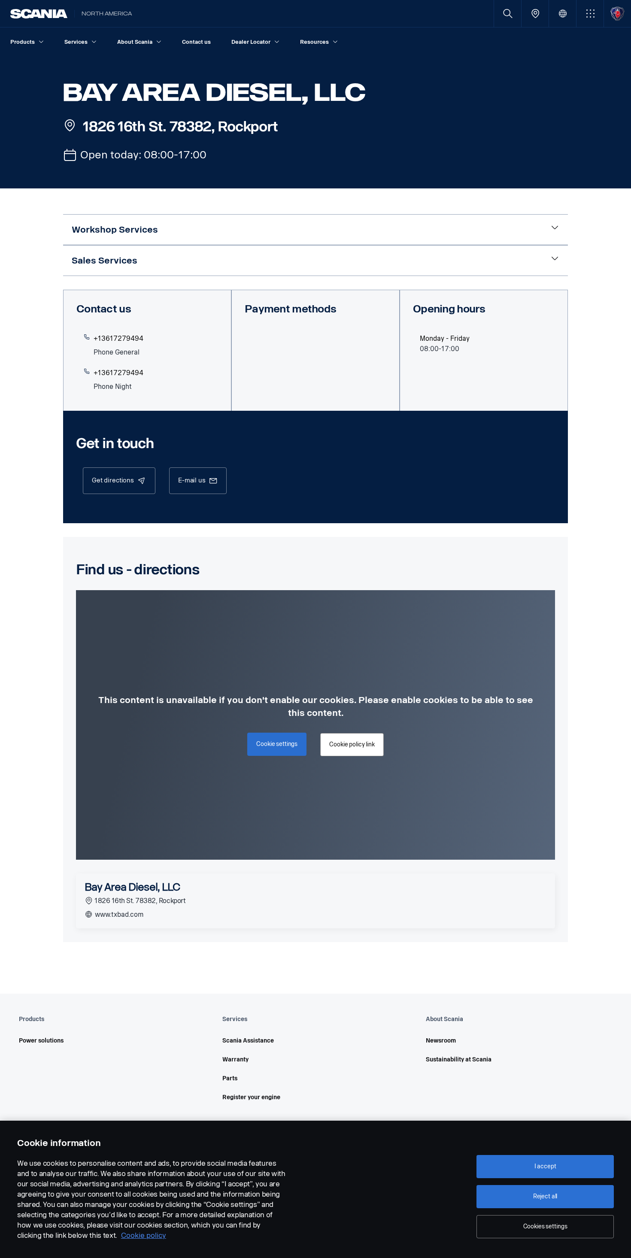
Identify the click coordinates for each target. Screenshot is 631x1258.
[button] (590, 13)
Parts (229, 1078)
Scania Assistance (248, 1040)
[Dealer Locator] (535, 13)
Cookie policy (143, 1235)
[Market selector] (562, 13)
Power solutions (41, 1040)
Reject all (545, 1196)
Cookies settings (545, 1226)
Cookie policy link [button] (351, 744)
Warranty (235, 1059)
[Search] (507, 13)
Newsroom (441, 1040)
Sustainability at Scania (458, 1059)
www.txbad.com (118, 914)
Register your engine (251, 1097)
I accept (545, 1166)
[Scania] (38, 13)
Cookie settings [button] (276, 744)
